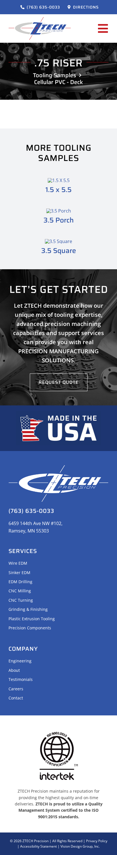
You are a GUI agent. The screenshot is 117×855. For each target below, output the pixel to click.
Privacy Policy (96, 840)
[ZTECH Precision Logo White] (58, 467)
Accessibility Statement (38, 846)
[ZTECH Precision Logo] (40, 19)
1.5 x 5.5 (58, 189)
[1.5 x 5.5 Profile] (59, 180)
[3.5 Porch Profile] (58, 211)
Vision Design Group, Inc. (80, 846)
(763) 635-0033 (31, 510)
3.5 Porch (58, 220)
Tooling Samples (54, 75)
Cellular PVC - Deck (58, 82)
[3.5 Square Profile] (58, 241)
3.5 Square (58, 250)
